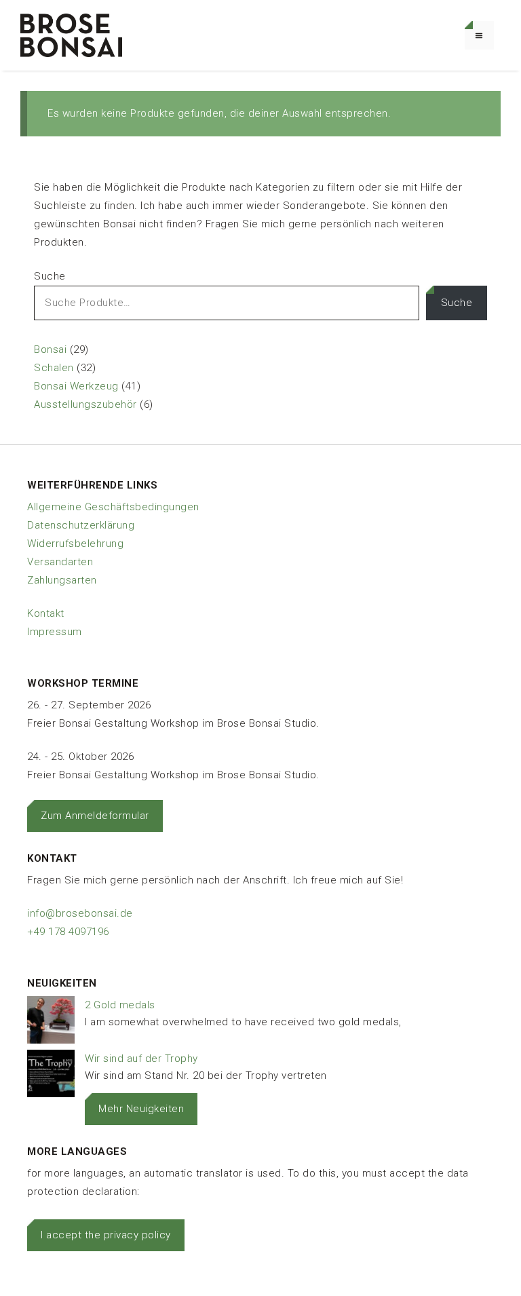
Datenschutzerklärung (80, 525)
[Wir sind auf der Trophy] (51, 1076)
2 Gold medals (120, 1005)
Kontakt (45, 613)
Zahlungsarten (62, 580)
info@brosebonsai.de (80, 913)
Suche (50, 276)
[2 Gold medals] (51, 1023)
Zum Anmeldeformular (95, 815)
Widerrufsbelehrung (75, 543)
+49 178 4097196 (68, 932)
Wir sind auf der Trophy (141, 1058)
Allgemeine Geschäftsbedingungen (113, 507)
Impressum (54, 632)
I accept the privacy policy (106, 1235)
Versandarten (60, 562)
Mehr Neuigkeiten (141, 1109)
